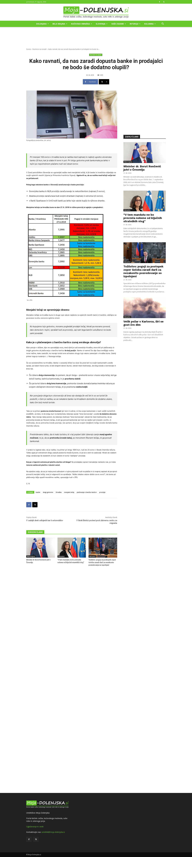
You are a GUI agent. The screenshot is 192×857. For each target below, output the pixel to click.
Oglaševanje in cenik (34, 826)
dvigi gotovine (48, 492)
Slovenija (100, 24)
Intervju (134, 24)
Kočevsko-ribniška (80, 24)
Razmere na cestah (39, 49)
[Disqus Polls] (71, 611)
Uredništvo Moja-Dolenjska (38, 813)
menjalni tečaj (69, 492)
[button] (162, 24)
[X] (164, 2)
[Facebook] (159, 2)
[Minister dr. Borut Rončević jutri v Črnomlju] (40, 548)
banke (38, 492)
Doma (28, 49)
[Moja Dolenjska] (96, 12)
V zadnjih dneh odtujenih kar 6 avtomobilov (44, 520)
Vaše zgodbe (117, 24)
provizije (102, 492)
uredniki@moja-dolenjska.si (53, 832)
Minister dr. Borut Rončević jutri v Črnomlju (142, 168)
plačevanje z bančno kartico (87, 492)
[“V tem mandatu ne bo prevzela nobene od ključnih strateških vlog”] (71, 548)
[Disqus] (71, 680)
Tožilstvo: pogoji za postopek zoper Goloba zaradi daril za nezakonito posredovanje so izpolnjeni (102, 562)
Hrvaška (59, 492)
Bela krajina (59, 24)
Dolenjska (41, 24)
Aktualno (61, 556)
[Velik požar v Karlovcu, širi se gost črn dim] (144, 307)
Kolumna (149, 24)
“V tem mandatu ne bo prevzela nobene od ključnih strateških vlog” (142, 218)
